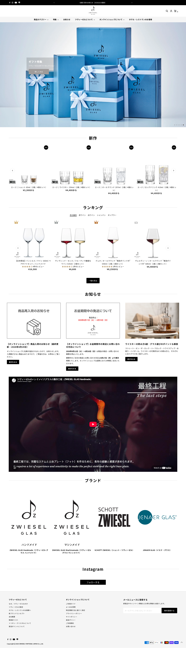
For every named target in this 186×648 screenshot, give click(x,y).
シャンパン (101, 215)
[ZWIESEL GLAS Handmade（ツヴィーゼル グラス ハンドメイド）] (29, 517)
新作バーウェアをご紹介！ (95, 3)
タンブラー (112, 215)
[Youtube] (15, 2)
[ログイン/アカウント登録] (171, 11)
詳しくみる (35, 72)
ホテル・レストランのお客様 (140, 19)
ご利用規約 (70, 623)
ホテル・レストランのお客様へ (20, 610)
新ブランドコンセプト (17, 613)
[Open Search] (167, 11)
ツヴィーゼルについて (84, 19)
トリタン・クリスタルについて (20, 623)
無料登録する (169, 610)
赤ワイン (82, 215)
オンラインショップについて (111, 19)
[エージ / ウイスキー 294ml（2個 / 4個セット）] (71, 164)
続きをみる (13, 362)
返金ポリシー (70, 620)
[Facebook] (10, 2)
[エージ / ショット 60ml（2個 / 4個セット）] (29, 164)
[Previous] (54, 2)
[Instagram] (12, 2)
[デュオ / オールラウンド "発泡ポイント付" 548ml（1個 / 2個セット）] (113, 239)
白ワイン (91, 215)
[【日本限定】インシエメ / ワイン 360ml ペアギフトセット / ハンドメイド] (33, 239)
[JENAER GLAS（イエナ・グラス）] (157, 517)
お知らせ (66, 19)
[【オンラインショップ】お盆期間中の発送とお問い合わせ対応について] (93, 320)
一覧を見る (93, 280)
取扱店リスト (13, 620)
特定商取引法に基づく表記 (75, 610)
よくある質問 (70, 607)
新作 (93, 138)
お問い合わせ (70, 626)
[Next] (131, 2)
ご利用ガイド (70, 604)
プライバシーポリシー (74, 613)
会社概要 (12, 617)
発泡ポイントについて (17, 626)
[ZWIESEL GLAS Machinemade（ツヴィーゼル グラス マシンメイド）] (72, 517)
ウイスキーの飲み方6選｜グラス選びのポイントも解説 (151, 343)
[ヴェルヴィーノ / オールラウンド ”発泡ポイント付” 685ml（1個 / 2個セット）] (153, 239)
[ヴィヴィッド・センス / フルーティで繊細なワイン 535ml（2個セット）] (73, 239)
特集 (55, 19)
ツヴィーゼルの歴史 (16, 607)
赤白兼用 (73, 215)
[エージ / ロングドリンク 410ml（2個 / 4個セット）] (157, 164)
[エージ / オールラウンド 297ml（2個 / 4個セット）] (114, 164)
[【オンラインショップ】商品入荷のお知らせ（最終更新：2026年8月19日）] (34, 320)
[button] (27, 266)
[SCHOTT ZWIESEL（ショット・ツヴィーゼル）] (114, 517)
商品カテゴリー (40, 19)
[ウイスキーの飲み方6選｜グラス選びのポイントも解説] (152, 320)
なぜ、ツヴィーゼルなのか (18, 604)
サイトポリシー (71, 617)
